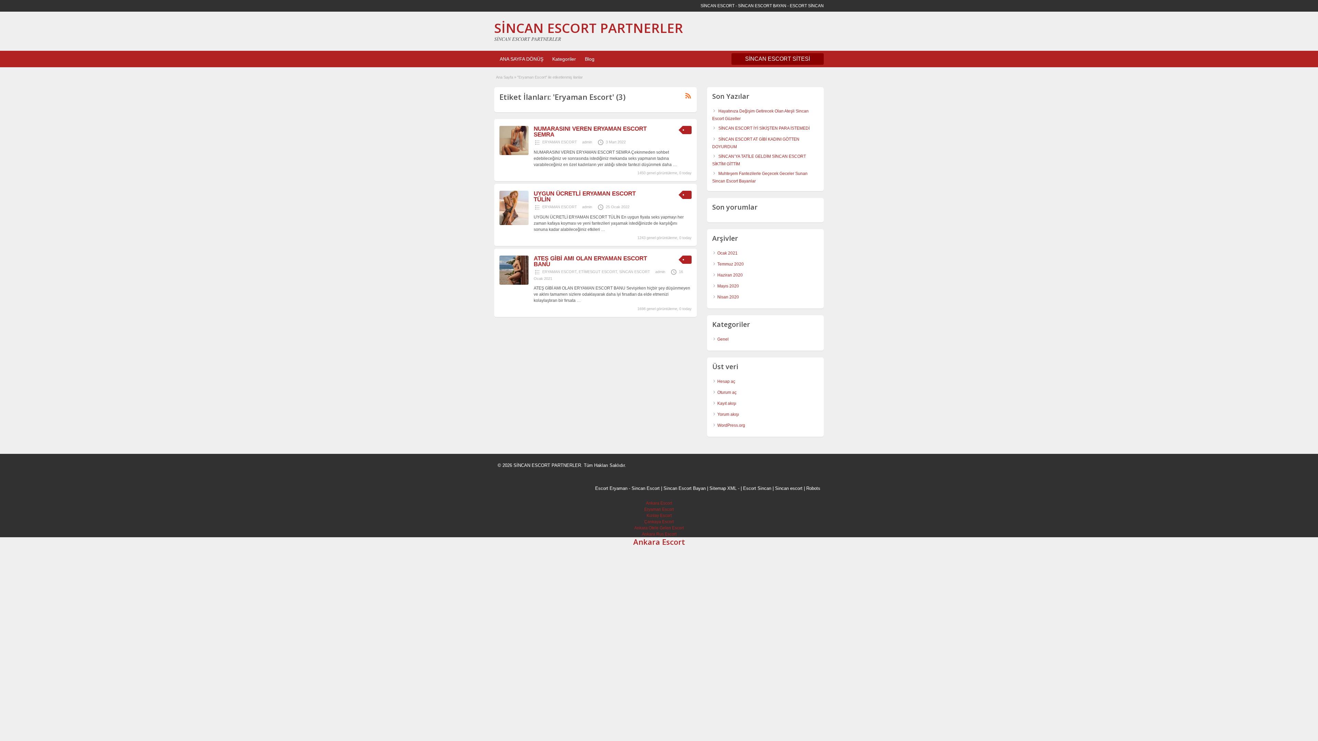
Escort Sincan (757, 488)
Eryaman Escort (659, 509)
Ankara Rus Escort (659, 534)
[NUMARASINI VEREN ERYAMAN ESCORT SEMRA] (514, 153)
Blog (589, 59)
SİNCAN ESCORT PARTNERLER (588, 28)
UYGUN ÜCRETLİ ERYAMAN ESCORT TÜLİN (585, 196)
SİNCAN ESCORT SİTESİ (777, 59)
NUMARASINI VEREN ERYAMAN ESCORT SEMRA (590, 132)
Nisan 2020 (728, 297)
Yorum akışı (728, 414)
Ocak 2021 (727, 253)
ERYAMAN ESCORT (559, 142)
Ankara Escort (659, 503)
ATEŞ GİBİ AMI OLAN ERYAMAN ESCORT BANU (590, 261)
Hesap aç (726, 381)
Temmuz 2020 (730, 264)
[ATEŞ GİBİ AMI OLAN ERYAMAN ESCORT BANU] (514, 283)
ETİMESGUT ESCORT (598, 272)
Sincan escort (788, 488)
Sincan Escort (646, 488)
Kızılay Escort (659, 515)
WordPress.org (731, 425)
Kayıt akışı (726, 403)
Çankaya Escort (659, 521)
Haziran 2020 (730, 275)
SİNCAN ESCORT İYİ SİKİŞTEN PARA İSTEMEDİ (764, 128)
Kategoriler (564, 59)
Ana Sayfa (504, 77)
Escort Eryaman (611, 488)
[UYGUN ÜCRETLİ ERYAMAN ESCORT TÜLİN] (514, 223)
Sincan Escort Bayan (684, 488)
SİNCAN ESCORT (634, 272)
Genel (723, 339)
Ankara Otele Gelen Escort (659, 528)
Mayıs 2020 (728, 286)
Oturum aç (727, 392)
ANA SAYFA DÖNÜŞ (521, 59)
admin (587, 142)
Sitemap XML (723, 488)
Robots (813, 488)
